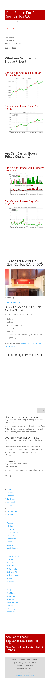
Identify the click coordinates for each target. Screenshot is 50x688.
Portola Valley (12, 569)
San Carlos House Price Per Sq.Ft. (21, 107)
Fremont (10, 523)
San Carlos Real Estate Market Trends (24, 648)
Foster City (11, 514)
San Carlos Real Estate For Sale (22, 642)
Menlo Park (11, 538)
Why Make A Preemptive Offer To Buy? (22, 437)
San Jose (10, 590)
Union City (11, 608)
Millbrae (10, 542)
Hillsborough (12, 526)
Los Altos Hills (12, 532)
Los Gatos (10, 535)
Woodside (11, 612)
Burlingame (11, 499)
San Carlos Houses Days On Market (22, 202)
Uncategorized (11, 466)
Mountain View (13, 556)
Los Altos (10, 529)
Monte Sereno (12, 548)
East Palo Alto (12, 511)
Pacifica (10, 563)
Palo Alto (10, 566)
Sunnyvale (11, 605)
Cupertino (11, 505)
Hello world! (10, 461)
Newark (10, 559)
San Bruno (11, 578)
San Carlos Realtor (17, 637)
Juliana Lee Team (14, 419)
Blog (6, 28)
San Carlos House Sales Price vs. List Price (25, 169)
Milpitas (10, 545)
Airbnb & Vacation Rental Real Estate (21, 417)
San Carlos (11, 581)
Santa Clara (11, 596)
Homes (13, 28)
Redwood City (12, 572)
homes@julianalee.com (25, 676)
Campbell (11, 502)
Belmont (10, 493)
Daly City (10, 508)
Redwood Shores (13, 575)
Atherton (10, 489)
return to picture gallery (15, 302)
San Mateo (11, 593)
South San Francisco (15, 602)
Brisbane (10, 496)
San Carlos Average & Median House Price (23, 74)
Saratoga (10, 599)
